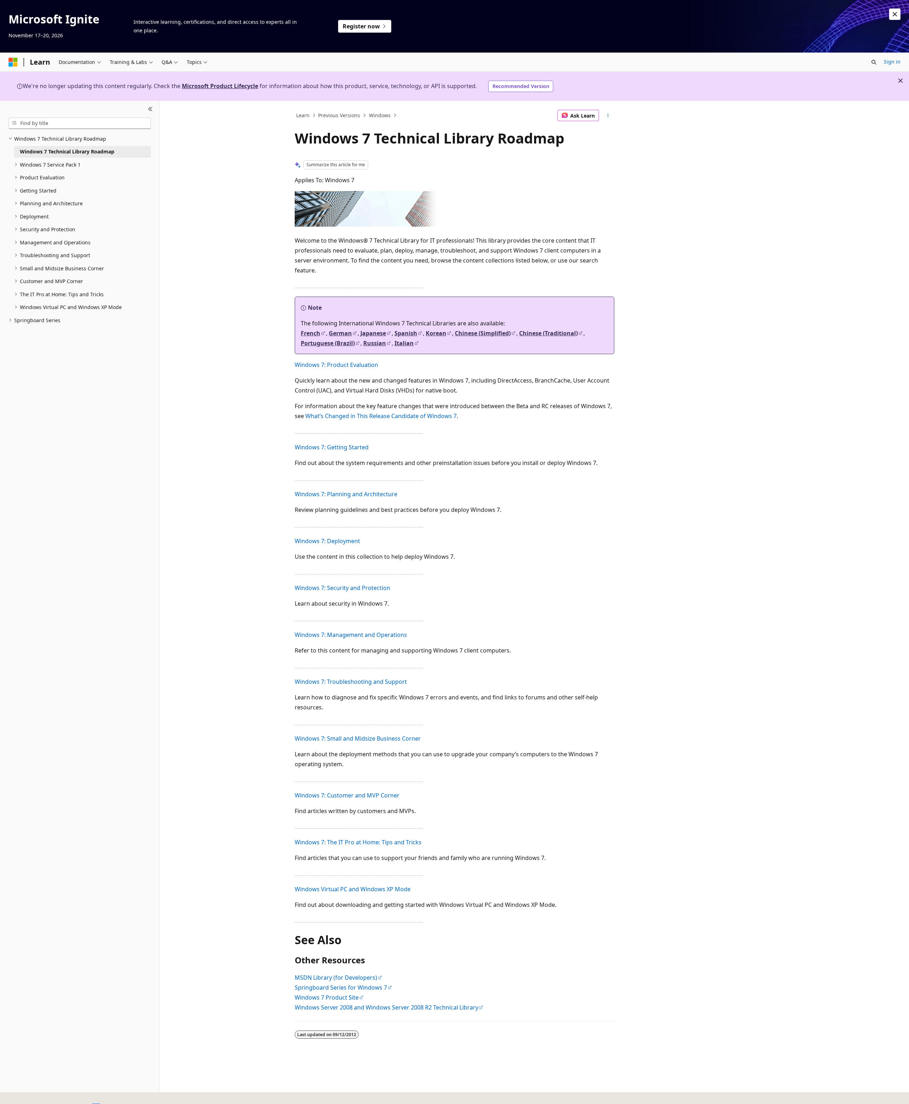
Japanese (373, 333)
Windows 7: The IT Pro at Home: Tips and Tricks (358, 842)
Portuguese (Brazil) (328, 343)
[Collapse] (150, 109)
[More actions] (608, 115)
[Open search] (874, 62)
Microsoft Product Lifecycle (220, 86)
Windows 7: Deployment (327, 541)
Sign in (892, 61)
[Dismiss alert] (894, 14)
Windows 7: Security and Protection (342, 588)
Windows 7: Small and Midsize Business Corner (358, 738)
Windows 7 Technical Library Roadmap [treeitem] (67, 151)
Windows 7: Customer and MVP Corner (347, 795)
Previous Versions (339, 115)
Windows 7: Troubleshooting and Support (351, 682)
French (310, 333)
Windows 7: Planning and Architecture (346, 494)
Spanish (405, 333)
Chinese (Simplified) (483, 333)
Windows (380, 115)
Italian (404, 343)
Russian (374, 343)
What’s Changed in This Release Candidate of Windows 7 (381, 416)
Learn (303, 115)
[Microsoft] (13, 62)
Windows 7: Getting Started (332, 447)
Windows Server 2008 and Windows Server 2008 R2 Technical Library (386, 1007)
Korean (436, 333)
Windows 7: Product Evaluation (336, 365)
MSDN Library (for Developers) (336, 977)
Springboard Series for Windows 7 (341, 987)
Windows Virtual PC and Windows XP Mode (352, 889)
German (340, 333)
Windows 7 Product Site (327, 997)
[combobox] (80, 123)
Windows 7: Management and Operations (351, 635)
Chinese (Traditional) (548, 333)
